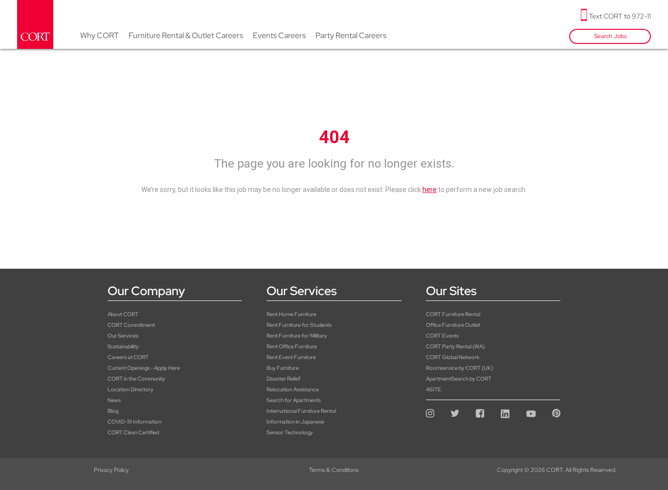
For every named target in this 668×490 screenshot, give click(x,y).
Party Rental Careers (350, 35)
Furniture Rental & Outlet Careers (186, 35)
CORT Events (442, 335)
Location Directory (131, 389)
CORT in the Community (136, 378)
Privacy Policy (111, 470)
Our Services (123, 335)
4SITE (433, 389)
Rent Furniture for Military (297, 335)
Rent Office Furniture (292, 346)
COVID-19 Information (134, 421)
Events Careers (279, 35)
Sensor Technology (290, 432)
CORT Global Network (452, 357)
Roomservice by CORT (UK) (459, 367)
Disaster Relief (283, 378)
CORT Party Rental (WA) (455, 346)
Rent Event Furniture (291, 357)
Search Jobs (610, 36)
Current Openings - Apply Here (144, 367)
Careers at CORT (128, 357)
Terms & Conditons (333, 470)
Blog (113, 410)
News (114, 400)
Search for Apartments (294, 400)
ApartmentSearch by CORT (458, 378)
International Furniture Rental (301, 410)
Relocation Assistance (293, 389)
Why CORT (99, 35)
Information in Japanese (295, 421)
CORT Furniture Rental (453, 314)
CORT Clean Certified (133, 432)
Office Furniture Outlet (453, 324)
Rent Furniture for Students (299, 324)
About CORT (123, 314)
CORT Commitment (131, 324)
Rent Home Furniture (291, 314)
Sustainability (123, 346)
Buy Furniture (283, 367)
